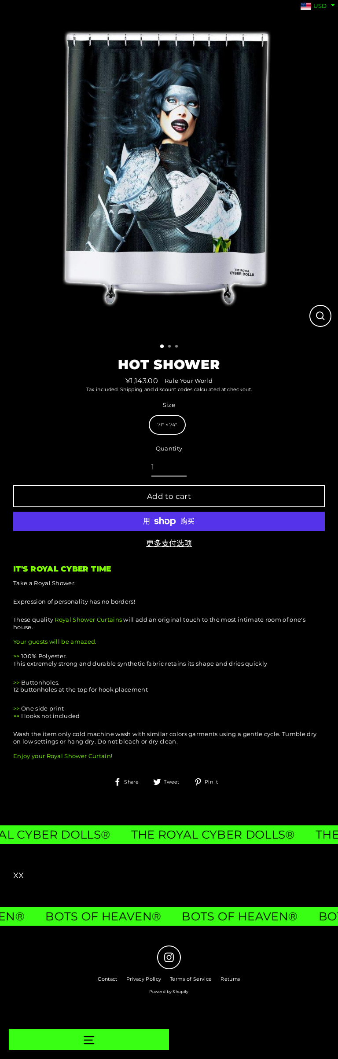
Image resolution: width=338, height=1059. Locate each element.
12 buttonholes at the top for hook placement (80, 689)
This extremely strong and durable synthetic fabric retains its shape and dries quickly (140, 663)
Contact (107, 979)
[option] (169, 169)
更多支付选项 (169, 543)
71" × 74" (167, 424)
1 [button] (162, 346)
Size (169, 405)
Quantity (169, 448)
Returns (230, 979)
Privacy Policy (143, 979)
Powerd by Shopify (168, 991)
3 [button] (177, 347)
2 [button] (170, 347)
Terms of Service (191, 979)
